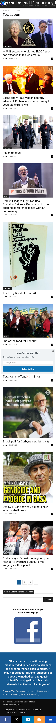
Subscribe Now (28, 369)
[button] (28, 353)
